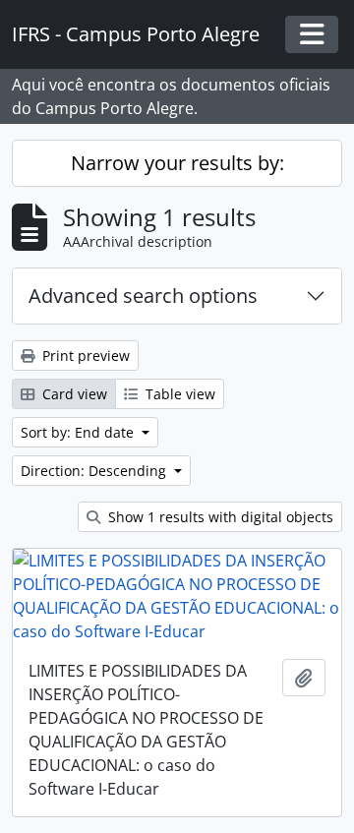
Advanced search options (143, 295)
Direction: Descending (95, 470)
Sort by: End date (79, 432)
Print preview (84, 355)
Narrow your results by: (177, 162)
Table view (178, 394)
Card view (72, 394)
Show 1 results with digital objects (218, 516)
